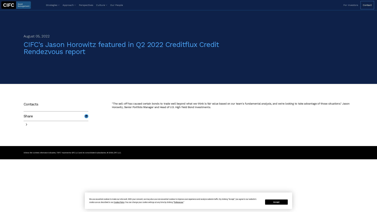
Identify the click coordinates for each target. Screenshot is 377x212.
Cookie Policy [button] (119, 202)
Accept (276, 202)
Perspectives (86, 5)
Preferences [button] (178, 202)
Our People (116, 5)
